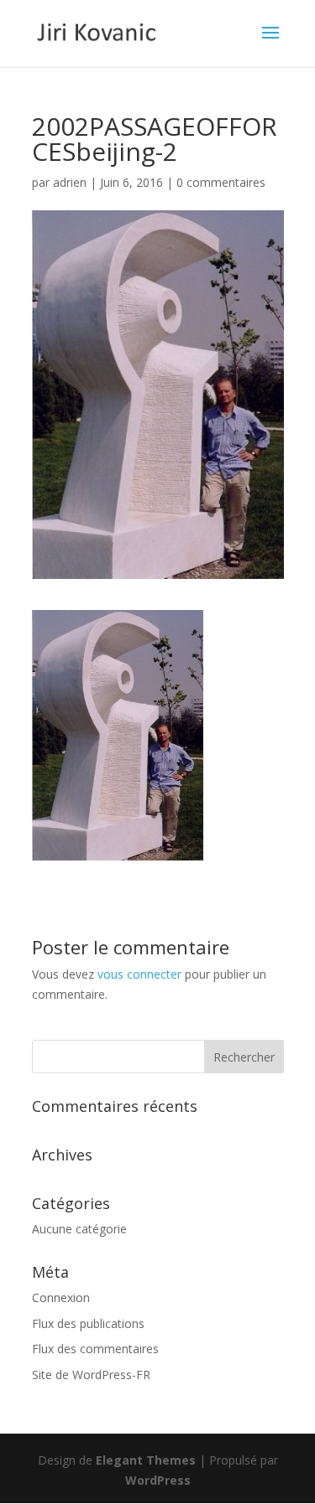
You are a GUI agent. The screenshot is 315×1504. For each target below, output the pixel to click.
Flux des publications (88, 1323)
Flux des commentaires (95, 1349)
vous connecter (139, 974)
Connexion (61, 1297)
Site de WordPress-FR (91, 1375)
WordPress (158, 1480)
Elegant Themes (146, 1460)
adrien (70, 182)
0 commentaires (220, 182)
